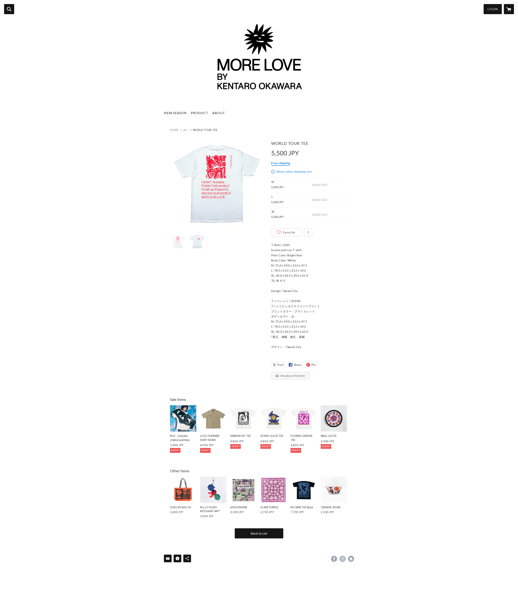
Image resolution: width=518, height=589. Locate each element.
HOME (174, 130)
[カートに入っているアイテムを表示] (509, 9)
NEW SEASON (175, 113)
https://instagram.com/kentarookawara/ (343, 559)
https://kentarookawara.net (351, 559)
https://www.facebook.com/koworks (334, 559)
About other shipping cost (294, 171)
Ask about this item (292, 375)
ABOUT (218, 113)
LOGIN (493, 9)
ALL (185, 130)
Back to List (259, 533)
